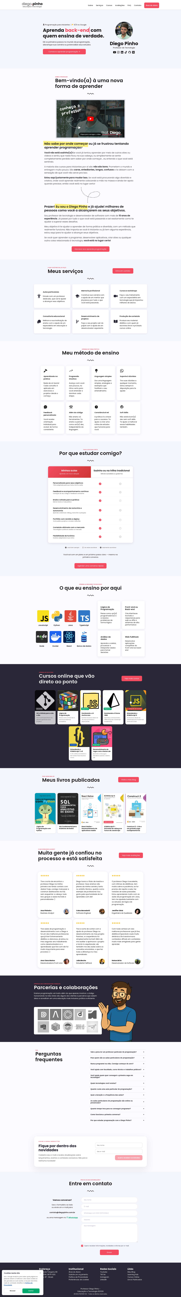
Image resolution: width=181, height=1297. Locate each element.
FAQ (129, 5)
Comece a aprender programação (63, 51)
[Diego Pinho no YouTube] (114, 53)
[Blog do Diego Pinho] (133, 53)
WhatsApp (73, 1217)
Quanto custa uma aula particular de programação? (117, 1089)
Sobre (90, 5)
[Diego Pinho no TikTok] (125, 53)
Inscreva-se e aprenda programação (90, 249)
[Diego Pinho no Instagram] (118, 53)
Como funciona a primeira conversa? (117, 1114)
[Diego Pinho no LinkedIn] (122, 53)
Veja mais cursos (132, 678)
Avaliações (120, 5)
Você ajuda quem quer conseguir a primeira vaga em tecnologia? (117, 1076)
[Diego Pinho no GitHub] (129, 53)
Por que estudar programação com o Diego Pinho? (117, 1120)
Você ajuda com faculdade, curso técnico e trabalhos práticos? (117, 1069)
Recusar (12, 1291)
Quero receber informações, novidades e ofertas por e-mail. (106, 1246)
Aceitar (31, 1291)
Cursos (109, 5)
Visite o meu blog (128, 779)
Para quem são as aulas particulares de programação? (117, 1058)
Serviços (99, 5)
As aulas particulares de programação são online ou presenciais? (117, 1102)
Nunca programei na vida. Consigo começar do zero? (117, 1064)
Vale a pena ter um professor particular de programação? (117, 1052)
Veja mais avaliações (131, 855)
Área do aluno (152, 5)
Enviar (109, 1252)
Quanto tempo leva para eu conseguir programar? (117, 1109)
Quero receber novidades (129, 1158)
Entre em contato (123, 271)
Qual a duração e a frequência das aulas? (117, 1095)
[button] (45, 813)
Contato (137, 5)
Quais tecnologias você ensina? (117, 1083)
